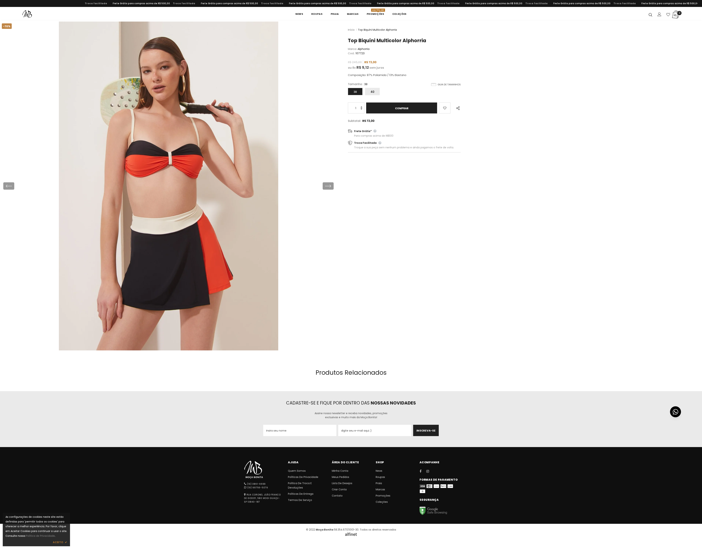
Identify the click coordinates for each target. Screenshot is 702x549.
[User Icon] (659, 14)
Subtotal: (354, 121)
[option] (132, 3)
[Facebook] (423, 471)
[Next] (328, 186)
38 (355, 92)
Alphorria (363, 49)
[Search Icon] (650, 14)
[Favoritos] (444, 107)
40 (372, 92)
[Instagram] (429, 471)
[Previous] (8, 186)
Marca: (352, 49)
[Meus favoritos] (668, 14)
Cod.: (351, 53)
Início (351, 30)
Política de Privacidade (40, 536)
